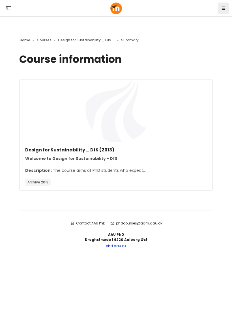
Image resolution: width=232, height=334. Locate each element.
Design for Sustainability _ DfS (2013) (69, 150)
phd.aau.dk (116, 245)
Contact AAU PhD (90, 223)
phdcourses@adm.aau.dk (139, 223)
